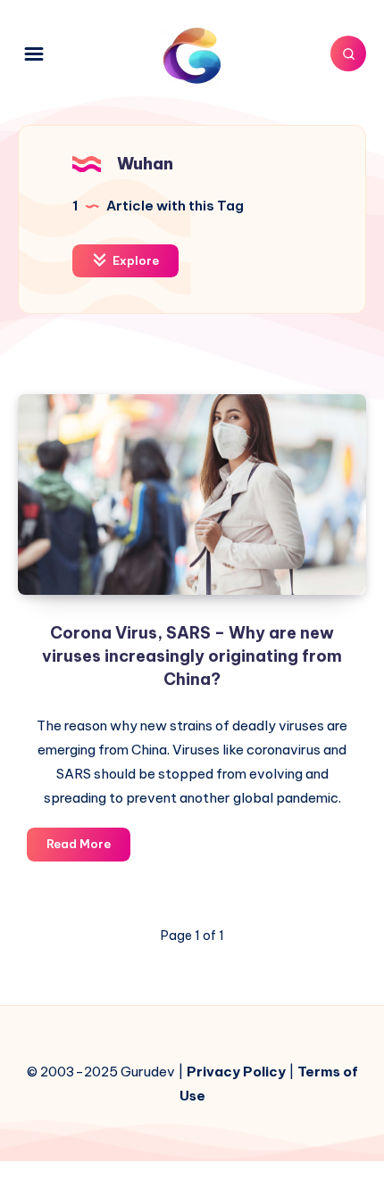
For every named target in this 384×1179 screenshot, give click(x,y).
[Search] (348, 53)
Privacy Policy (236, 1071)
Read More (88, 848)
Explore (134, 260)
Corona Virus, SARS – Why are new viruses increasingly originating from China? (192, 655)
